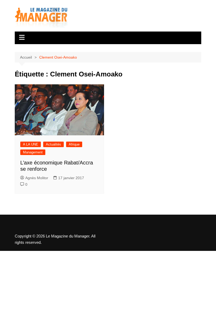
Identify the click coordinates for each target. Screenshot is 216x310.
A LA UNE (30, 144)
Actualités (53, 144)
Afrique (74, 144)
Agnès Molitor (36, 178)
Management (33, 152)
